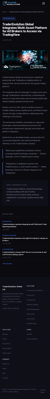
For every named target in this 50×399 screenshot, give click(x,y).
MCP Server (31, 314)
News (4, 12)
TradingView (31, 300)
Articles (29, 334)
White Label (6, 353)
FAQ (3, 373)
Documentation (32, 339)
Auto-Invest (31, 319)
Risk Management (33, 309)
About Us (5, 364)
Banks (4, 339)
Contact (5, 378)
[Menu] (44, 3)
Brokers (5, 334)
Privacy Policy (43, 391)
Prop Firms (6, 344)
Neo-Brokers (6, 348)
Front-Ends (30, 295)
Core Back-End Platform (35, 290)
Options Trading (32, 304)
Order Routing (31, 323)
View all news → (8, 264)
